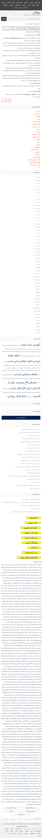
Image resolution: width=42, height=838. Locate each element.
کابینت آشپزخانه (22, 786)
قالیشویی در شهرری (30, 726)
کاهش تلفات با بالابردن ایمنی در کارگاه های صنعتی (29, 791)
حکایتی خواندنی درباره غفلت (12, 624)
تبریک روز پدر (18, 609)
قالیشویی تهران (30, 718)
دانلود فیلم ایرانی (13, 643)
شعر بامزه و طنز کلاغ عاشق (33, 472)
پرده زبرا (10, 775)
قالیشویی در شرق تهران (14, 723)
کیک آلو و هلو (25, 796)
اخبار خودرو (26, 572)
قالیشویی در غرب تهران (35, 729)
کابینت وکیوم (30, 788)
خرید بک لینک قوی (30, 808)
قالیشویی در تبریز (32, 721)
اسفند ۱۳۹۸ (37, 279)
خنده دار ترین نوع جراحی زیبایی (16, 630)
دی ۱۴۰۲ (38, 195)
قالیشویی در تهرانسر (22, 721)
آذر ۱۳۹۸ (38, 289)
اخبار (13, 2)
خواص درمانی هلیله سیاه (26, 356)
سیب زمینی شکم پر (15, 676)
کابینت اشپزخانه (13, 786)
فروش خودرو (34, 705)
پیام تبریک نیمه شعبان (8, 392)
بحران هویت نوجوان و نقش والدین (26, 601)
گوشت (6, 799)
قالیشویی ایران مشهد (16, 716)
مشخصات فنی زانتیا (35, 508)
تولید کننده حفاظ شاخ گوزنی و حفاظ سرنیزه (29, 432)
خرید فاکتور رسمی (36, 630)
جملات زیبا (30, 351)
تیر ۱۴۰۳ (38, 183)
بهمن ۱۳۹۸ (37, 283)
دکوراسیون (19, 2)
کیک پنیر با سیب (16, 799)
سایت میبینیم (32, 523)
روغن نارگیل (29, 368)
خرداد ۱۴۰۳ (37, 186)
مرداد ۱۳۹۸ (37, 301)
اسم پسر (30, 585)
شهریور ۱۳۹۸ (37, 298)
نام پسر (26, 765)
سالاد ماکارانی (15, 671)
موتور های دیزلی (5, 760)
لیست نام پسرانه (27, 742)
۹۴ (39, 167)
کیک (23, 396)
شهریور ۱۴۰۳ (37, 180)
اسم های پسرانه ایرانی (25, 583)
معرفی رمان (9, 749)
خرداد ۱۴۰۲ (37, 202)
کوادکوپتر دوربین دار (27, 794)
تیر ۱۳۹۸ (38, 304)
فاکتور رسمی (37, 43)
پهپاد (28, 778)
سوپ (33, 676)
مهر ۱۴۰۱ (37, 217)
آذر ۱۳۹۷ (38, 323)
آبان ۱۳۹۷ (37, 326)
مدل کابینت (4, 747)
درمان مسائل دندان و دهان (21, 365)
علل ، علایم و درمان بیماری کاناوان (27, 697)
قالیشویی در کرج (19, 731)
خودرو (13, 632)
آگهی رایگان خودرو (25, 570)
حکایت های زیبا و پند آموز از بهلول (28, 624)
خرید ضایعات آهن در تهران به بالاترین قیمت (30, 460)
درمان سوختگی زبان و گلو (34, 435)
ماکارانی (21, 742)
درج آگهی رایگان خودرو (27, 653)
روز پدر (30, 671)
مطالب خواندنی (36, 124)
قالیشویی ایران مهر (6, 716)
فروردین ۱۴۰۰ (36, 251)
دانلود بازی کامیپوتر (30, 528)
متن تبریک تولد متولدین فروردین (10, 742)
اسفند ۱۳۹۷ (37, 314)
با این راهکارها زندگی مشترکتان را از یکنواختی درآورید (27, 466)
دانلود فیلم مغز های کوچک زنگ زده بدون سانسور (27, 650)
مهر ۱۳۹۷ (37, 329)
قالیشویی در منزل (7, 729)
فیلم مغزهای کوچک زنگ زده (14, 713)
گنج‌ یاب (10, 799)
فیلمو (11, 811)
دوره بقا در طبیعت (30, 533)
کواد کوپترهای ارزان (16, 794)
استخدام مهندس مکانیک (28, 578)
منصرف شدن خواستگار (8, 757)
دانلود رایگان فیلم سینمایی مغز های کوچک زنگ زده (24, 637)
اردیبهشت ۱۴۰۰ (36, 248)
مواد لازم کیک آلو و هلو (35, 760)
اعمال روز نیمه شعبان (13, 588)
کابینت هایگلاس (37, 788)
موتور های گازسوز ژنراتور (24, 392)
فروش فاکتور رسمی (12, 38)
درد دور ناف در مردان (35, 656)
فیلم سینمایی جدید (34, 165)
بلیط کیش (15, 601)
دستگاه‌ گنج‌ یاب (29, 663)
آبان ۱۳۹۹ (37, 267)
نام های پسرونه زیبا (33, 765)
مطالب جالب (36, 122)
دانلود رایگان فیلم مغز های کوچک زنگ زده (19, 640)
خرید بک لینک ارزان (11, 808)
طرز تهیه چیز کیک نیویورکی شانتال (26, 689)
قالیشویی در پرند (37, 731)
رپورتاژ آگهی (19, 28)
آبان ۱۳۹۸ (37, 292)
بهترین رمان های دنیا (23, 606)
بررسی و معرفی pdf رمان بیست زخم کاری (30, 463)
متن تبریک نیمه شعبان (23, 378)
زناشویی (11, 5)
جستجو (4, 19)
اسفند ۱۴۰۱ (37, 211)
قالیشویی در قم (25, 729)
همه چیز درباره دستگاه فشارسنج (18, 773)
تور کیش (12, 614)
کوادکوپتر (35, 794)
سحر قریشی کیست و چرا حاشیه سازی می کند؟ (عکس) (27, 674)
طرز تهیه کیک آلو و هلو (12, 689)
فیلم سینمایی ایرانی (34, 162)
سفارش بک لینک (30, 811)
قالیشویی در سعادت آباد (26, 723)
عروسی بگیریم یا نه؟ (25, 695)
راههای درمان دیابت (7, 669)
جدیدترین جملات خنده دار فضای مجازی (12, 617)
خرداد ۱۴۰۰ (37, 245)
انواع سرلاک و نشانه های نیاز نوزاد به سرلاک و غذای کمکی (23, 593)
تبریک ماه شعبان (11, 609)
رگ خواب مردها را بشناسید (33, 444)
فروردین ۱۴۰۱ (36, 227)
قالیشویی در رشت (36, 723)
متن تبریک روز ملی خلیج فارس (33, 744)
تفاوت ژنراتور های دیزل (9, 611)
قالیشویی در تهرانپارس (11, 721)
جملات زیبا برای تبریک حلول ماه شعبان (31, 429)
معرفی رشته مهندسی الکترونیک (20, 749)
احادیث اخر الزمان (16, 570)
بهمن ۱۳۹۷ (37, 317)
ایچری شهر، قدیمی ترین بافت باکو (14, 596)
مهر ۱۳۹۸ (37, 295)
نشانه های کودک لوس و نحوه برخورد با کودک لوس (16, 768)
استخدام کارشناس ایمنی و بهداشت (13, 578)
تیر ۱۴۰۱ (38, 220)
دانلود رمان (27, 643)
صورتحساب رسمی (30, 682)
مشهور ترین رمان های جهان (34, 749)
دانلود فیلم (33, 518)
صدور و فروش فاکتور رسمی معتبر (32, 24)
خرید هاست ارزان (31, 538)
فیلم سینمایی (36, 157)
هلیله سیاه (16, 392)
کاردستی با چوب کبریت (13, 788)
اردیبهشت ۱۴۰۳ (36, 189)
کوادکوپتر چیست (35, 796)
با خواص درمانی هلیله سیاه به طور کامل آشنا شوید (28, 485)
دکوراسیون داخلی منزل (20, 666)
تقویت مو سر (16, 349)
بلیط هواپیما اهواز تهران (28, 558)
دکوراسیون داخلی (31, 666)
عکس (29, 5)
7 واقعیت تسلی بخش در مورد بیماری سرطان (16, 564)
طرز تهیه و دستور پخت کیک (24, 687)
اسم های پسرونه (37, 585)
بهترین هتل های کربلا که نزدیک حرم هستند (30, 505)
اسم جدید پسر (35, 580)
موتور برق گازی (20, 760)
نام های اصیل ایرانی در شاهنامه (15, 762)
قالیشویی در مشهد (16, 729)
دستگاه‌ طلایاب (24, 661)
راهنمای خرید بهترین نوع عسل (19, 669)
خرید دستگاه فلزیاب (8, 627)
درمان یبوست (12, 365)
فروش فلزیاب (17, 705)
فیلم (13, 710)
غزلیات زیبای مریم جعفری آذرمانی (23, 703)
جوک (33, 5)
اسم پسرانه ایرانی (17, 585)
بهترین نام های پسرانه (12, 606)
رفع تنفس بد (35, 368)
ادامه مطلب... (6, 100)
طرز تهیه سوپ (10, 684)
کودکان (9, 2)
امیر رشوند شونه (36, 482)
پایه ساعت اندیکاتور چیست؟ (33, 447)
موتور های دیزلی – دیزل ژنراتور (32, 469)
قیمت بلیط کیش (27, 739)
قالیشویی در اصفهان (11, 718)
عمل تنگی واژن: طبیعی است (33, 479)
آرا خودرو (26, 567)
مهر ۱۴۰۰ (37, 239)
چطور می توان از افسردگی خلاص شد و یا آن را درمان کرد (22, 781)
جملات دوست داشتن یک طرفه (14, 619)
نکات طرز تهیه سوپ (20, 770)
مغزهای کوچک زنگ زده (20, 757)
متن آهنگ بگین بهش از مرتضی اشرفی (31, 499)
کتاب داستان (13, 791)
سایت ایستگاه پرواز (6, 671)
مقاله (37, 5)
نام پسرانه (20, 765)
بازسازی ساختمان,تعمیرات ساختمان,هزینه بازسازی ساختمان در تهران (24, 476)
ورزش (16, 8)
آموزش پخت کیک (30, 345)
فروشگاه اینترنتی (31, 543)
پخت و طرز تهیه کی (17, 775)
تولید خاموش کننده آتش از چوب (31, 617)
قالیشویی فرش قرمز (11, 734)
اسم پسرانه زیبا (8, 585)
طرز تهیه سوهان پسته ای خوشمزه (22, 684)
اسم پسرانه (25, 585)
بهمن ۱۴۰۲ (37, 192)
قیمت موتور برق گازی (8, 739)
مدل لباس (25, 8)
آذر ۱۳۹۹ (38, 264)
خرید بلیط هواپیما (31, 553)
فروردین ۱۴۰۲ (36, 208)
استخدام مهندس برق (11, 575)
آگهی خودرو (33, 570)
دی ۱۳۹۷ (38, 320)
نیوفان (38, 129)
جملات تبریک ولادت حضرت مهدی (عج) (32, 619)
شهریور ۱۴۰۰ (37, 242)
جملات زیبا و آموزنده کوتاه (22, 351)
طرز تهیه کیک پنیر (27, 692)
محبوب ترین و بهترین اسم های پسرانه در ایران (18, 747)
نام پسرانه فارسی (13, 765)
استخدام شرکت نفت (21, 575)
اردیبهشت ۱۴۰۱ (36, 223)
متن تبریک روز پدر (21, 744)
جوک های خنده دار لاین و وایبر (20, 622)
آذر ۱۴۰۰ (38, 236)
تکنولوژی (17, 5)
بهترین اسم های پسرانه (11, 603)
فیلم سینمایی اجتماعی (34, 160)
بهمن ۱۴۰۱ (37, 214)
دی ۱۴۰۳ (38, 177)
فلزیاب (3, 705)
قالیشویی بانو (38, 718)
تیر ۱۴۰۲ (38, 199)
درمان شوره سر (31, 365)
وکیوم (23, 775)
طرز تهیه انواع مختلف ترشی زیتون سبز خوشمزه (28, 454)
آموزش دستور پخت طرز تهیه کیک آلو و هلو (30, 441)
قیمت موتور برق (11, 374)
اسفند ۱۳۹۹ (37, 255)
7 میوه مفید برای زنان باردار (34, 564)
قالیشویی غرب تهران (22, 734)
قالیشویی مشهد (28, 736)
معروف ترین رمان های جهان (29, 755)
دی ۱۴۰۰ (38, 233)
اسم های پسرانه (35, 583)
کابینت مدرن (6, 786)
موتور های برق (33, 392)
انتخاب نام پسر (10, 591)
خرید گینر (34, 548)
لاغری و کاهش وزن (32, 378)
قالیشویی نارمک (20, 736)
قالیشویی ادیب (34, 716)
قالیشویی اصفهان (26, 716)
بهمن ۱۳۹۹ (37, 258)
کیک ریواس (14, 396)
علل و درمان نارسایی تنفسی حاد (20, 370)
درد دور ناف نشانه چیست (23, 656)
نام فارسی (25, 762)
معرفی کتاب (7, 752)
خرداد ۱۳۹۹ (37, 273)
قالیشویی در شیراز (10, 726)
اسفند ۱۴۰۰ (37, 230)
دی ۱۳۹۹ (38, 261)
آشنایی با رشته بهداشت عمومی (16, 567)
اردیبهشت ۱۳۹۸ (36, 308)
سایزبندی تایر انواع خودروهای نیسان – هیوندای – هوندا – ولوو (25, 511)
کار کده (5, 788)
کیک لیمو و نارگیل (10, 796)
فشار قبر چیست (9, 705)
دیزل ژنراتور (11, 666)
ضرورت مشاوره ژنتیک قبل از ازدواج (16, 682)
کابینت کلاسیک (22, 788)
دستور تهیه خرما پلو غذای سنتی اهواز (31, 438)
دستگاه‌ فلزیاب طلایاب (15, 661)
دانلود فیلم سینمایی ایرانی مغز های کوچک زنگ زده (22, 645)
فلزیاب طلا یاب (37, 708)
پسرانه (38, 132)
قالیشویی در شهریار (20, 726)
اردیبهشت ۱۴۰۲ (36, 205)
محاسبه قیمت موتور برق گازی (11, 378)
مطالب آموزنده (36, 134)
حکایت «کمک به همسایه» (10, 351)
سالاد (20, 671)
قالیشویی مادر (36, 736)
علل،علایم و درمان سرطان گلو (34, 370)
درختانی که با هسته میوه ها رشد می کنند (11, 653)
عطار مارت (7, 368)
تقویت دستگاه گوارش (24, 349)
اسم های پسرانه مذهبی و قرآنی (11, 583)
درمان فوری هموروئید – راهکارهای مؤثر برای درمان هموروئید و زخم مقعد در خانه (21, 502)
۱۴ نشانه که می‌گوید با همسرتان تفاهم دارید (15, 802)
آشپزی (31, 2)
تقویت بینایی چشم (33, 349)
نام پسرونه (32, 768)
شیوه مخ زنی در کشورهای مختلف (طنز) (30, 457)
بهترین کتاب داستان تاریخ (28, 609)
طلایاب (31, 695)
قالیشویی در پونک (28, 731)
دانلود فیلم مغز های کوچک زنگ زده (25, 648)
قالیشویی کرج (5, 736)
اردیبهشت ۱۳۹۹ (36, 276)
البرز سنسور (35, 591)
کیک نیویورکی (34, 799)
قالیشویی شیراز (31, 734)
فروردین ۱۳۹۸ (36, 311)
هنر (20, 8)
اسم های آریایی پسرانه (26, 580)
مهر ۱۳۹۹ (37, 270)
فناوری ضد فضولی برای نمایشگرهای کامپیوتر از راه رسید (20, 708)
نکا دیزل (35, 773)
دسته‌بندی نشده (35, 149)
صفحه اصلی (37, 2)
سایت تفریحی (36, 127)
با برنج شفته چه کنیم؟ (35, 488)
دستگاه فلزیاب (32, 661)
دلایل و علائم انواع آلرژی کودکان (17, 663)
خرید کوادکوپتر (28, 630)
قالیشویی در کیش (10, 731)
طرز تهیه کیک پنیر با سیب (16, 692)
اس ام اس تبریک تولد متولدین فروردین (13, 572)
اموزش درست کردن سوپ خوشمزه (22, 591)
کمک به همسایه (29, 396)
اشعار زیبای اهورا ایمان (24, 588)
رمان (33, 671)
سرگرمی (24, 5)
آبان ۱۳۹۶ (37, 332)
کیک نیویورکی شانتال (25, 799)
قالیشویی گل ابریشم (36, 739)
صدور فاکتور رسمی (35, 32)
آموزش (26, 2)
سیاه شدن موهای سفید (15, 368)
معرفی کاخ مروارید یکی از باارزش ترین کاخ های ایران (23, 752)
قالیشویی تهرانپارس (21, 718)
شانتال (8, 676)
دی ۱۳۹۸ (38, 286)
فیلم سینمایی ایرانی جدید (27, 713)
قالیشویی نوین (12, 736)
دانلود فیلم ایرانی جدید (20, 361)
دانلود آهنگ (21, 814)
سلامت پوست (23, 368)
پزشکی (3, 2)
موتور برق (8, 388)
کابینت (36, 396)
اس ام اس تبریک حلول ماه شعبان (13, 345)
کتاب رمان (7, 791)
